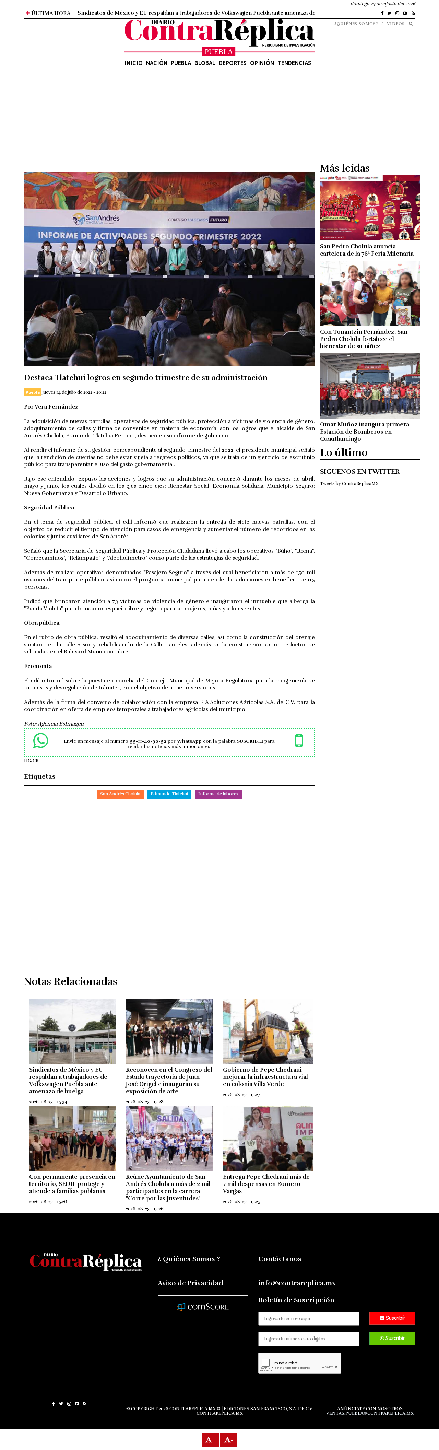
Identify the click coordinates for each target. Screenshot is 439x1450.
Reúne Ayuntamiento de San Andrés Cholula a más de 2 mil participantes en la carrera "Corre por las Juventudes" (168, 1187)
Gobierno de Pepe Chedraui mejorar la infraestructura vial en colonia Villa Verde (265, 1077)
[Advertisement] (169, 124)
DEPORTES (233, 63)
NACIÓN (156, 63)
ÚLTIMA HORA (50, 13)
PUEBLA (181, 63)
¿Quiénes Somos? (356, 23)
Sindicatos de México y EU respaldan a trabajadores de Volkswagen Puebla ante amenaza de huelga (68, 1080)
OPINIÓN (262, 63)
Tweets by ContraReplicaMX (349, 483)
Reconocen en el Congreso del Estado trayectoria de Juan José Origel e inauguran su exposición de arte (169, 1080)
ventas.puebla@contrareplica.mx (370, 1413)
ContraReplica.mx (220, 1413)
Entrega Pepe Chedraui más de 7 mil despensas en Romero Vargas (266, 1184)
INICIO (133, 63)
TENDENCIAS (294, 63)
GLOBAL (204, 63)
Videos (396, 23)
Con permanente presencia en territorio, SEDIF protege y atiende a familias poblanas (72, 1184)
